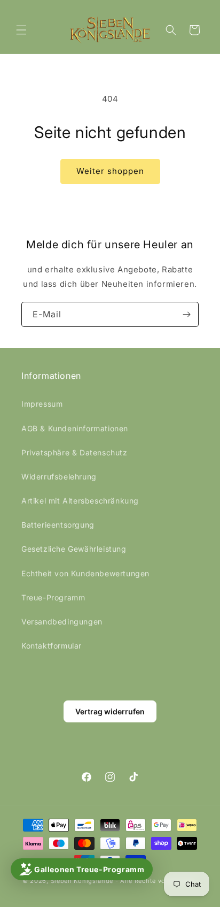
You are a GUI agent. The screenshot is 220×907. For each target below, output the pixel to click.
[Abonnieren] (186, 314)
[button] (21, 30)
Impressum (41, 403)
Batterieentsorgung (58, 524)
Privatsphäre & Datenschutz (74, 452)
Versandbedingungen (62, 621)
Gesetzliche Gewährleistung (74, 548)
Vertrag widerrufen (110, 711)
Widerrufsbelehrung (59, 476)
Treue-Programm (53, 597)
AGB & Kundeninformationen (74, 428)
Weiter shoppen (110, 171)
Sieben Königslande (82, 881)
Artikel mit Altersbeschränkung (80, 500)
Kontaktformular (51, 645)
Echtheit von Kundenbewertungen (85, 573)
